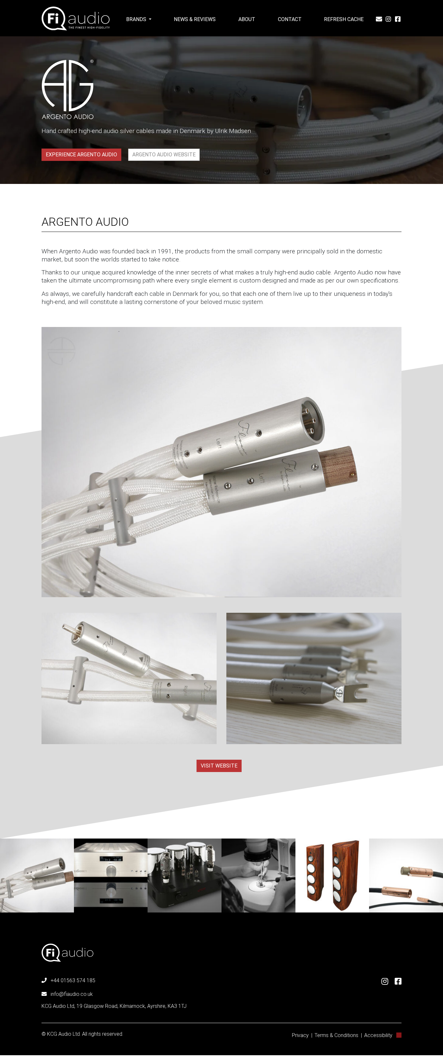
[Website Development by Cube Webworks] (398, 1035)
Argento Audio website (164, 154)
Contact (290, 19)
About (246, 19)
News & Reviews (195, 19)
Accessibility (378, 1035)
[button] (33, 875)
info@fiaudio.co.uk (72, 994)
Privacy (300, 1035)
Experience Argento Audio (81, 154)
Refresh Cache (344, 19)
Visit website (219, 766)
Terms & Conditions (336, 1035)
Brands (137, 19)
